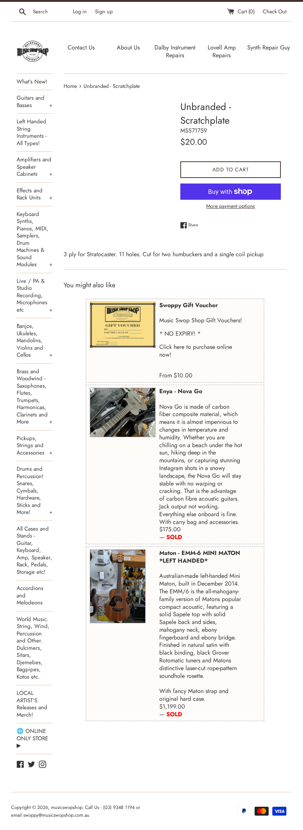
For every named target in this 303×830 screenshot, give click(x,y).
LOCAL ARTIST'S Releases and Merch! (32, 704)
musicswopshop (66, 807)
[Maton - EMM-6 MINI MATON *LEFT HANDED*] (118, 586)
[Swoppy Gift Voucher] (123, 325)
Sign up (104, 11)
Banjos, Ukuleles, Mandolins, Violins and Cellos (34, 340)
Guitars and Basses (34, 101)
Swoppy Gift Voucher (188, 305)
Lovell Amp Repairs (222, 51)
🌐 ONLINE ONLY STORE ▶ (32, 738)
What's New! (32, 82)
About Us (128, 47)
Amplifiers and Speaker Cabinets (34, 166)
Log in (80, 11)
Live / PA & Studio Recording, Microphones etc (34, 295)
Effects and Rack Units (34, 194)
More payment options (230, 206)
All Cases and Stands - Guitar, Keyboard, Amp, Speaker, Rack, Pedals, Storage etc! (34, 550)
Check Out (274, 11)
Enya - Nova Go (180, 391)
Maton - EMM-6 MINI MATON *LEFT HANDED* (199, 557)
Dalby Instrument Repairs (174, 51)
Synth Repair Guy (268, 47)
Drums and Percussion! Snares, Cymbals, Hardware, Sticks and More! (34, 490)
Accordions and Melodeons (30, 595)
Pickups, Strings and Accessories (34, 445)
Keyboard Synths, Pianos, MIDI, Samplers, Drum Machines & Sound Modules (34, 239)
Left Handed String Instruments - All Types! (32, 132)
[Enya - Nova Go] (123, 412)
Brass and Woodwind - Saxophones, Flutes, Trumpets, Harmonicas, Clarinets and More (34, 396)
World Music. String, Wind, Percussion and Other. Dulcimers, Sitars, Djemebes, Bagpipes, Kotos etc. (33, 648)
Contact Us (81, 47)
